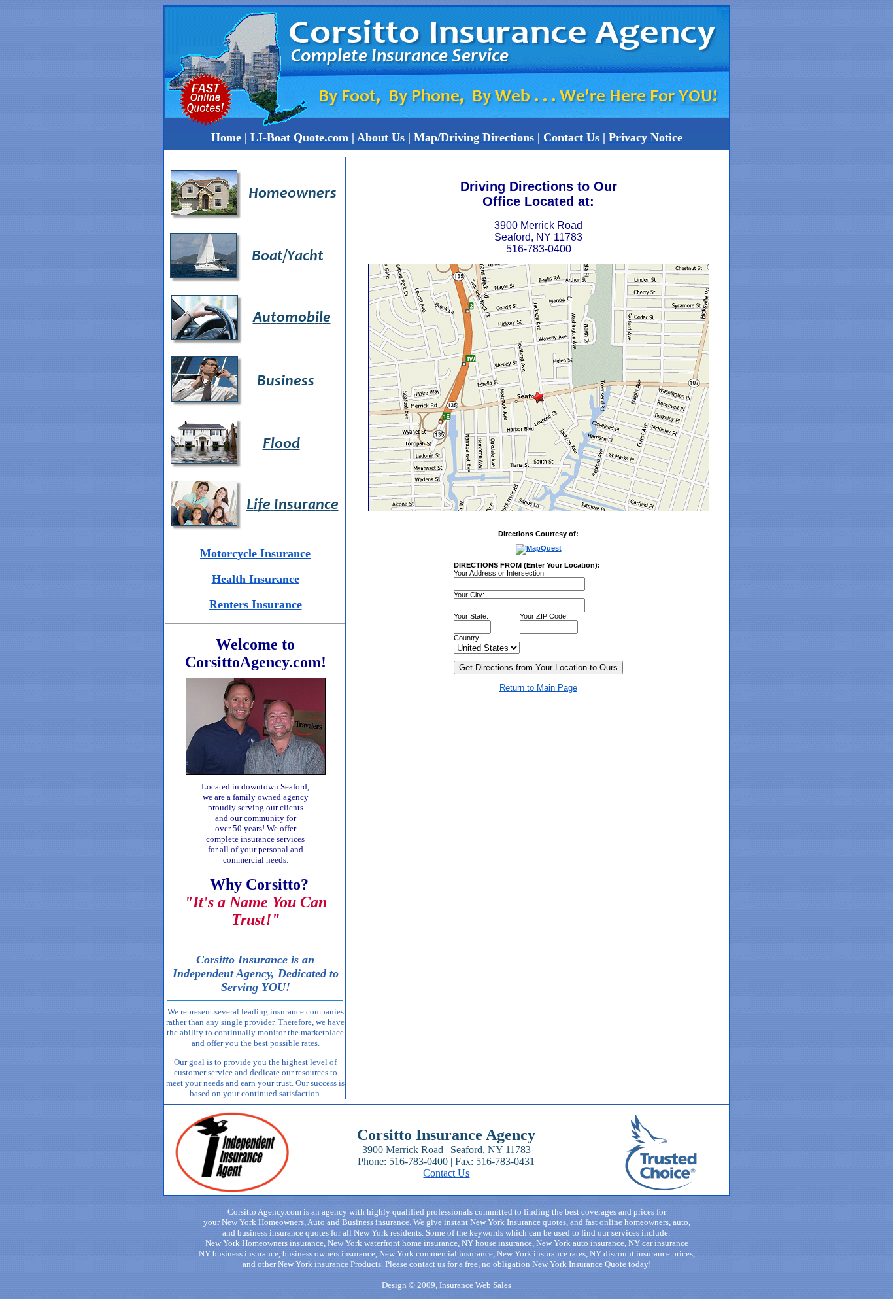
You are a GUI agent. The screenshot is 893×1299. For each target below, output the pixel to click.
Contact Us (446, 1173)
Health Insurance (255, 578)
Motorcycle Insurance (255, 553)
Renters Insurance (255, 604)
